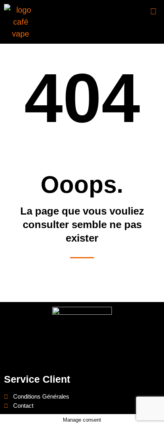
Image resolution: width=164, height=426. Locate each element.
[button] (153, 11)
